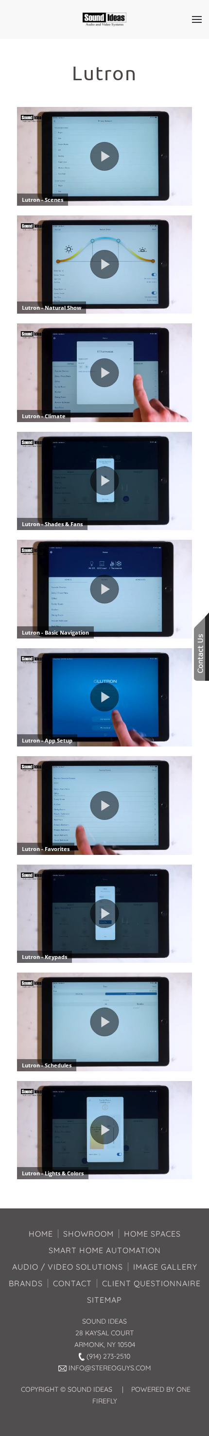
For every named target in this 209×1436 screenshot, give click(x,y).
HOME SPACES (152, 1234)
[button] (197, 19)
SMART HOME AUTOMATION (105, 1250)
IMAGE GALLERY (165, 1267)
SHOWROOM (88, 1234)
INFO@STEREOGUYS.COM (110, 1368)
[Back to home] (104, 19)
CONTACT (72, 1283)
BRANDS (26, 1283)
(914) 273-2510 (108, 1356)
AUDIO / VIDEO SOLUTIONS (67, 1267)
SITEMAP (104, 1300)
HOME (41, 1234)
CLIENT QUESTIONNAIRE (151, 1283)
